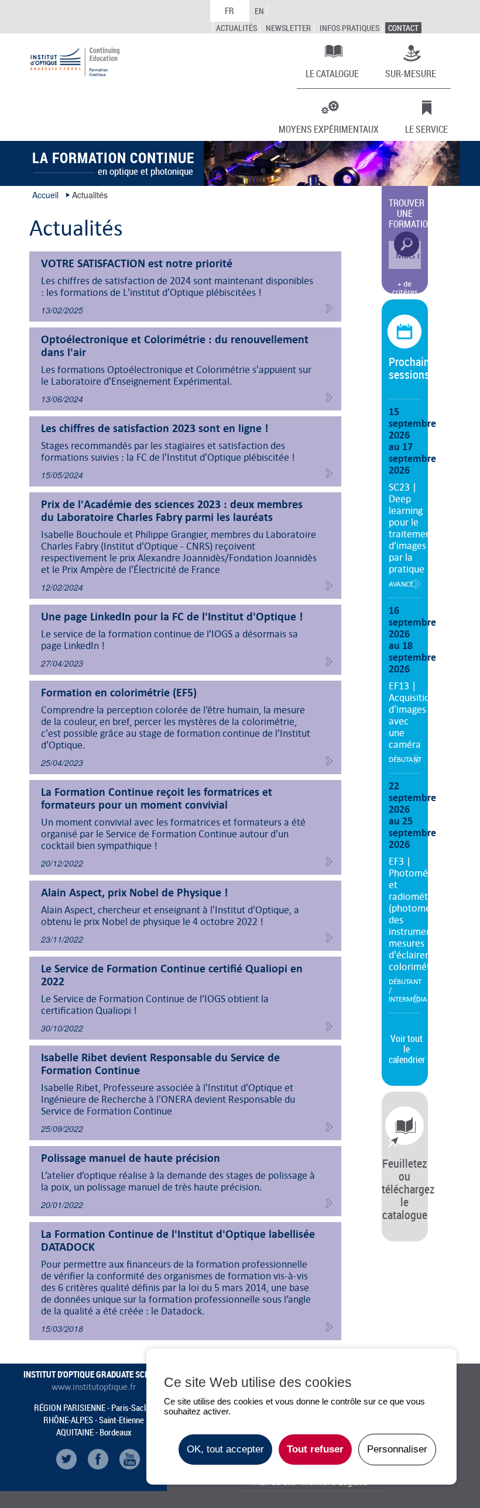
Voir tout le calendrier (407, 1049)
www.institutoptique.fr (94, 1387)
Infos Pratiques (349, 27)
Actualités (236, 27)
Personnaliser (397, 1449)
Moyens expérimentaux (329, 128)
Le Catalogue (332, 73)
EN (259, 10)
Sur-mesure (410, 73)
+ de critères (404, 288)
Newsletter (288, 27)
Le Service (426, 128)
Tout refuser (315, 1449)
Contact (403, 27)
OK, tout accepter (225, 1449)
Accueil (45, 195)
